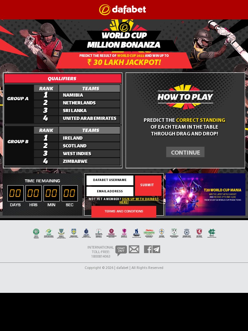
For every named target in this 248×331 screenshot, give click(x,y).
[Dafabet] (122, 14)
